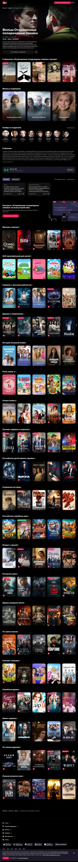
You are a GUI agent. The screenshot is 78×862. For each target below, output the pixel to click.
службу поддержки (23, 858)
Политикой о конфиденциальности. (51, 854)
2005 (6, 37)
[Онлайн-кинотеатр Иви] (4, 3)
